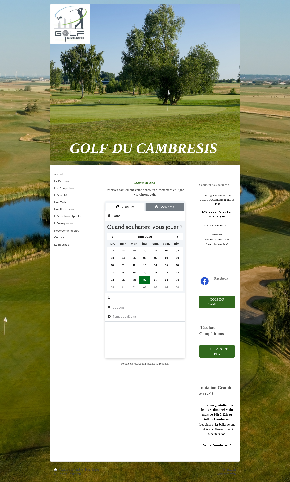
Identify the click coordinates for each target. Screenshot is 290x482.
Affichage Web (226, 473)
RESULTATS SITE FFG (216, 351)
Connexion (229, 469)
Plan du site (92, 469)
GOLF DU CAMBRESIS (217, 302)
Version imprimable (71, 469)
